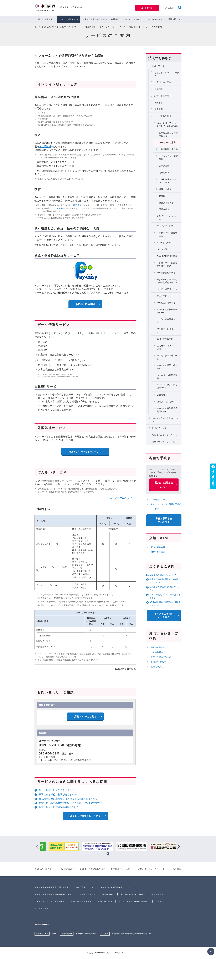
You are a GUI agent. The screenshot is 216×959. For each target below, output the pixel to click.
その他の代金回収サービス (167, 321)
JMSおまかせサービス (167, 302)
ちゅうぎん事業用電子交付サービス (167, 410)
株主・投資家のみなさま (93, 19)
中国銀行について (119, 19)
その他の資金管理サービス (167, 357)
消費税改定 (164, 209)
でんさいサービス (165, 226)
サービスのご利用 (88, 27)
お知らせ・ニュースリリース (147, 19)
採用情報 (172, 19)
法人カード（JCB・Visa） (166, 347)
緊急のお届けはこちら (164, 484)
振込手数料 (45, 146)
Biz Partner (162, 395)
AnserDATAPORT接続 (167, 256)
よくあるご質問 (42, 908)
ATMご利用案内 (158, 552)
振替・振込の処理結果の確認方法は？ (59, 807)
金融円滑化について (85, 887)
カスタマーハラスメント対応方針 (50, 901)
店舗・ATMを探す (159, 547)
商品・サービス (69, 27)
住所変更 (155, 509)
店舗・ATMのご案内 (85, 716)
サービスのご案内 (167, 142)
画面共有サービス (167, 202)
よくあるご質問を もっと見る (163, 615)
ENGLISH (169, 8)
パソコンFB (162, 249)
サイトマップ (162, 901)
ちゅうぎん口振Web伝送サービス (167, 311)
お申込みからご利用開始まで (168, 134)
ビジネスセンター (160, 428)
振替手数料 (77, 205)
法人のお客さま (68, 19)
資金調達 (158, 89)
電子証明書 (164, 172)
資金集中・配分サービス (167, 330)
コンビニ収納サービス (167, 289)
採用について (157, 666)
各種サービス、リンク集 (163, 441)
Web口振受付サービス (167, 272)
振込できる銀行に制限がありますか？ (59, 794)
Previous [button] (37, 846)
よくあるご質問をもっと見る (85, 815)
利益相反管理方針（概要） (133, 894)
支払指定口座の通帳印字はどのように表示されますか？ (68, 798)
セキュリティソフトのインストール (165, 419)
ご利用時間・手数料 (168, 149)
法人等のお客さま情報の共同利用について (54, 894)
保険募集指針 (108, 894)
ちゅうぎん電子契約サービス (167, 367)
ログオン (149, 8)
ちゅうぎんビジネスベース (164, 434)
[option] (57, 846)
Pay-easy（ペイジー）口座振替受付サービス (167, 281)
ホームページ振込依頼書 (167, 376)
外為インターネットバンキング (167, 217)
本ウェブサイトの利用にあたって (134, 901)
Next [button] (178, 846)
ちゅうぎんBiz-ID (165, 242)
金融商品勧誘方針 (87, 894)
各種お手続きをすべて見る (164, 520)
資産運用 (158, 109)
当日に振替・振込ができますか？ (56, 790)
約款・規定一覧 (105, 901)
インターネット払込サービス (167, 234)
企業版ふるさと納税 (166, 401)
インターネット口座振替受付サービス (167, 264)
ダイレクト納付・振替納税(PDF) (167, 386)
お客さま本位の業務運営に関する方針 (52, 887)
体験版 (162, 196)
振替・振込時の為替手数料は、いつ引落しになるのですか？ (70, 802)
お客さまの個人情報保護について (115, 887)
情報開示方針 (158, 894)
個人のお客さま (45, 19)
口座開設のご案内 (162, 82)
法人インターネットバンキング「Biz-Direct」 (120, 27)
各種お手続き (165, 189)
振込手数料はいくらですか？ (162, 574)
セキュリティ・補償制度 (168, 157)
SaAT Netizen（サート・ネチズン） (168, 181)
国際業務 (158, 102)
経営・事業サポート (163, 95)
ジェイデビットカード (167, 296)
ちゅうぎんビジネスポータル (166, 74)
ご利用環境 (164, 165)
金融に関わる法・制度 (81, 901)
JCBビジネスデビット (167, 339)
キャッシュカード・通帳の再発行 (166, 504)
